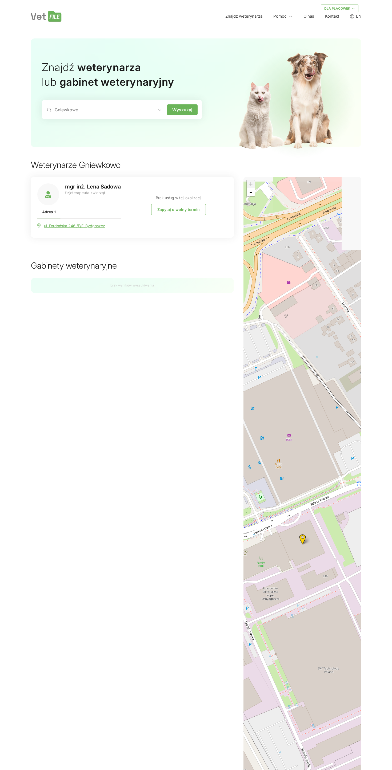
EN (358, 16)
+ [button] (251, 184)
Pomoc (280, 16)
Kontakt (332, 16)
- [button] (251, 192)
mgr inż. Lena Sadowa (93, 186)
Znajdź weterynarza (243, 16)
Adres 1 (49, 212)
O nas (308, 16)
